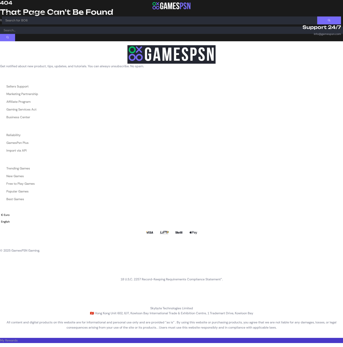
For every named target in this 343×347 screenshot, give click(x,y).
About (4, 263)
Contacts (6, 275)
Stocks (4, 267)
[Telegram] (26, 242)
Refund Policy (8, 292)
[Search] (329, 20)
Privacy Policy (8, 296)
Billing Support (9, 271)
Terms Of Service (11, 300)
